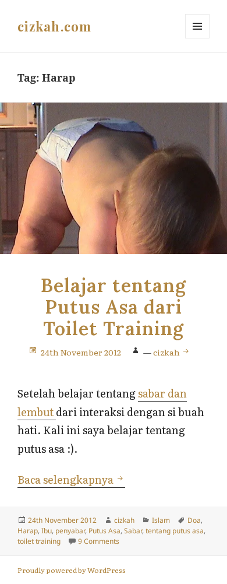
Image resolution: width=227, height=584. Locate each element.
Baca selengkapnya (71, 479)
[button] (113, 178)
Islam (161, 520)
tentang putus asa (175, 531)
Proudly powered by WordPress (71, 570)
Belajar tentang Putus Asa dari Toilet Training (113, 306)
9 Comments (98, 541)
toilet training (39, 541)
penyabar (70, 531)
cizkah (167, 352)
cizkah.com (54, 26)
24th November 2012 (81, 352)
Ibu (46, 531)
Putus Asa (104, 531)
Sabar (133, 531)
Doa (194, 520)
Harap (27, 531)
